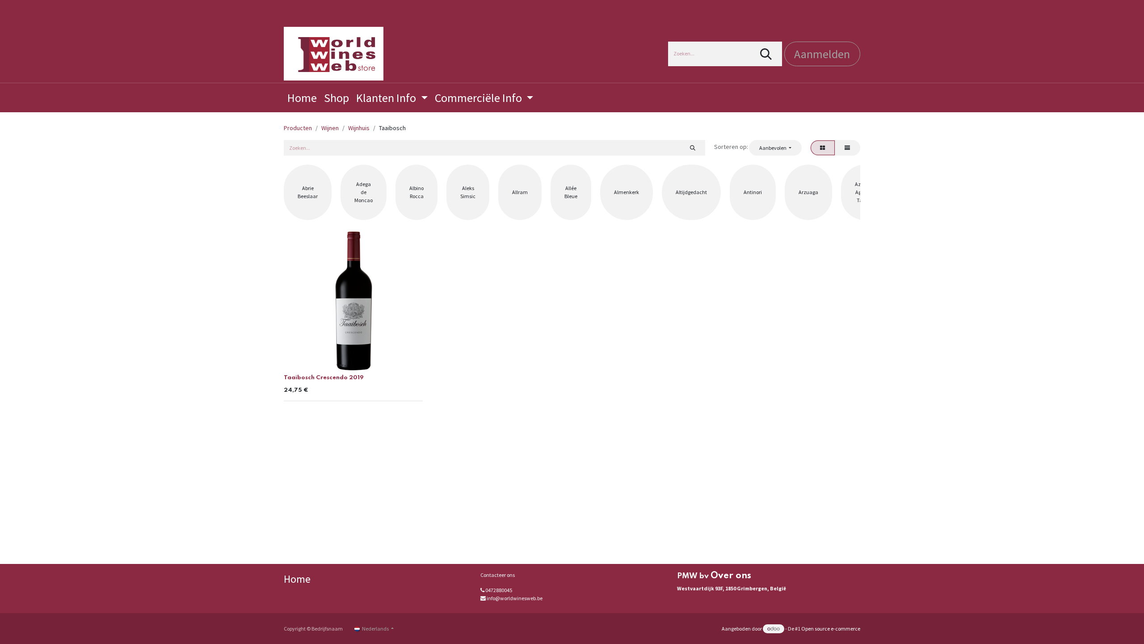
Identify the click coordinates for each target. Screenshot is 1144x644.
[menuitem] (302, 97)
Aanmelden (822, 54)
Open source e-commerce (830, 628)
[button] (775, 147)
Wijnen (330, 128)
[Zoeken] (766, 54)
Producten (298, 128)
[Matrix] (822, 147)
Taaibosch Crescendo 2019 (324, 378)
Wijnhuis (359, 128)
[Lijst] (847, 147)
